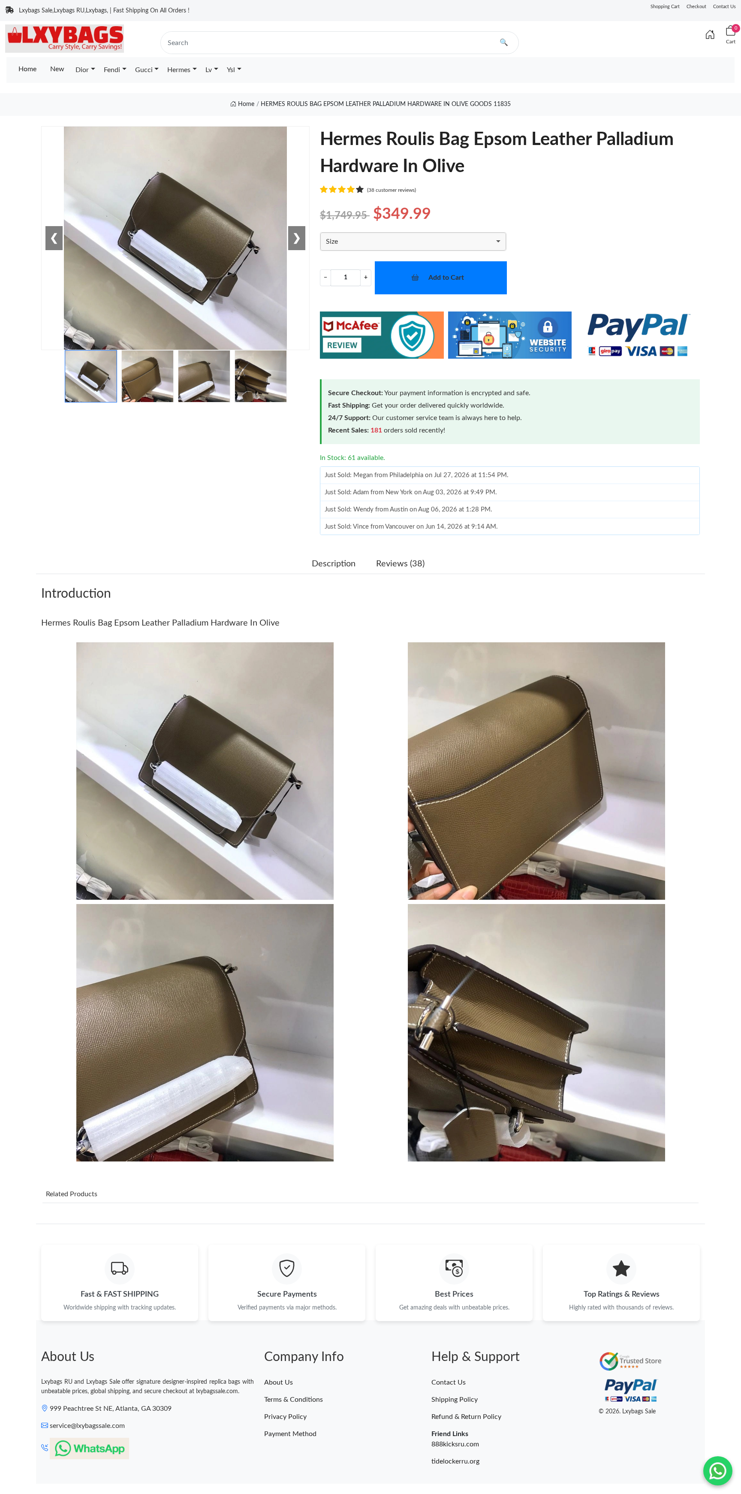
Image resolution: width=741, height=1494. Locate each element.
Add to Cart (446, 277)
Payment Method (290, 1433)
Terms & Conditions (293, 1399)
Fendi (112, 70)
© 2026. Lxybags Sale (627, 1412)
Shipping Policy (454, 1399)
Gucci (144, 70)
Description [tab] (333, 563)
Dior (82, 70)
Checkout (696, 6)
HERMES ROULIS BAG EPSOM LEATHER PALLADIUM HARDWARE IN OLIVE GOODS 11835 (386, 104)
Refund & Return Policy (466, 1416)
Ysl (231, 70)
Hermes (178, 70)
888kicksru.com (455, 1444)
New (57, 69)
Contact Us (724, 6)
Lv (208, 70)
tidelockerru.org (455, 1461)
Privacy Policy (285, 1416)
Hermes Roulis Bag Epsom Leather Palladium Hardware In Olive (160, 623)
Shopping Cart (665, 6)
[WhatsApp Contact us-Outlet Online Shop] (717, 1470)
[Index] (710, 35)
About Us (278, 1382)
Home (27, 69)
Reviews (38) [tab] (400, 563)
